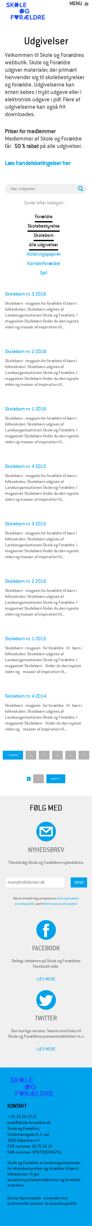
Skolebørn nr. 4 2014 (25, 696)
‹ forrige (12, 755)
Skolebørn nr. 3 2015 (25, 524)
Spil (43, 273)
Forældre (44, 216)
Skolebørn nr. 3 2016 (25, 294)
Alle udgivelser (43, 245)
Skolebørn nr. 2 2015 (25, 581)
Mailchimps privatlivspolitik (59, 904)
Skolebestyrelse (43, 226)
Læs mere (46, 979)
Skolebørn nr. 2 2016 (25, 351)
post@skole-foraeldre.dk (29, 1122)
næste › (56, 778)
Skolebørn (44, 235)
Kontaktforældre (43, 263)
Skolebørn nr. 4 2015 (25, 466)
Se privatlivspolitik (61, 1203)
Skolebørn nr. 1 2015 (25, 639)
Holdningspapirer (43, 254)
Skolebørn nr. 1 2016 (25, 409)
